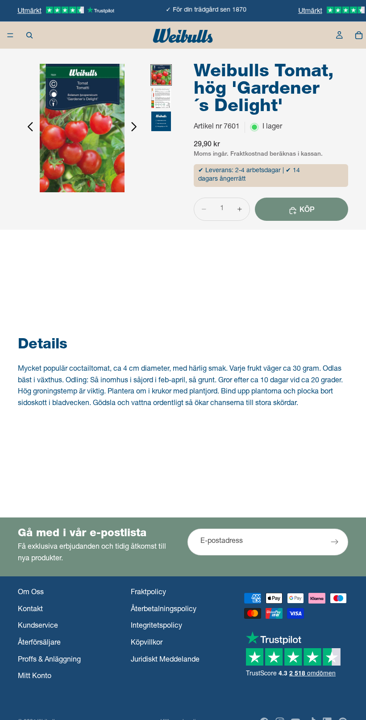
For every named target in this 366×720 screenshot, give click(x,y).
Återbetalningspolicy (163, 609)
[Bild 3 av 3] (161, 121)
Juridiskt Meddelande (165, 660)
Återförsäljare (39, 643)
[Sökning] (29, 35)
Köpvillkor (146, 643)
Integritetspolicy (156, 626)
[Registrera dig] (334, 542)
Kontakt (30, 609)
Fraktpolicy (148, 592)
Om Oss (31, 592)
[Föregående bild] (28, 128)
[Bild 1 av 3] (161, 75)
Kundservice (38, 626)
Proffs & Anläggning (49, 660)
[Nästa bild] (136, 128)
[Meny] (10, 35)
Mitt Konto (34, 676)
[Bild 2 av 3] (161, 98)
